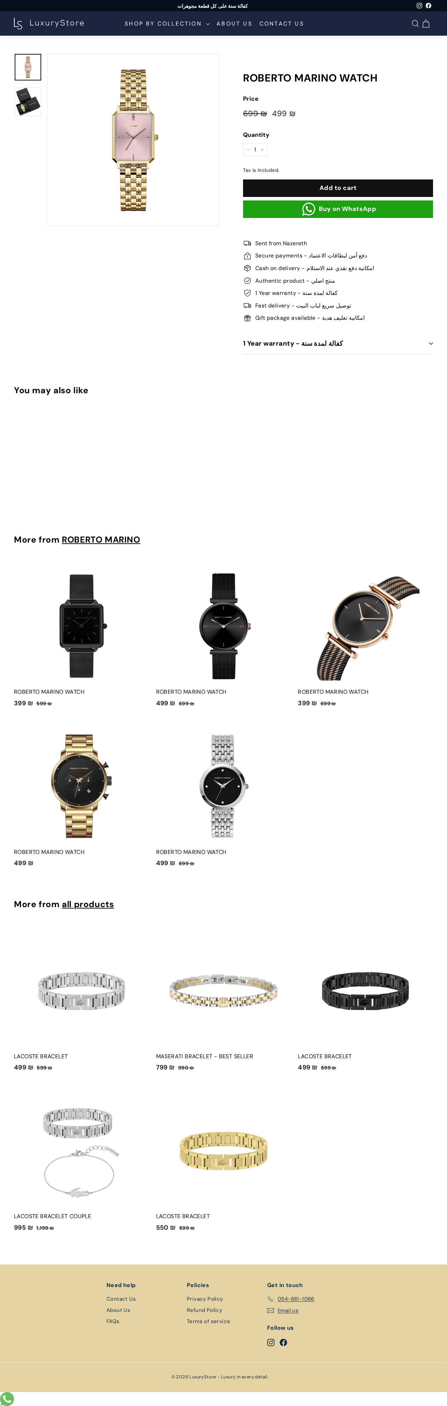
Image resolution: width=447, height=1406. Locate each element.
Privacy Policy (205, 1298)
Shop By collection (164, 23)
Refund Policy (204, 1310)
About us (234, 23)
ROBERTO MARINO (101, 539)
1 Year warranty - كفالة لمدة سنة (293, 343)
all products (88, 904)
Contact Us (121, 1298)
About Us (118, 1310)
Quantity (256, 135)
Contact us (281, 23)
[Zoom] (133, 140)
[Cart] (426, 23)
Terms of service (208, 1321)
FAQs (113, 1321)
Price (250, 99)
